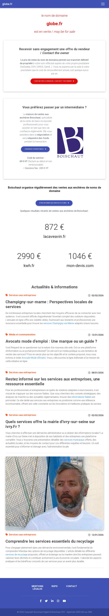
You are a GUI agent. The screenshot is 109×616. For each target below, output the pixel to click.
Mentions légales (37, 587)
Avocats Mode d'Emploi (34, 357)
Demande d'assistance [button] (34, 149)
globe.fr (54, 23)
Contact (71, 586)
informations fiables (81, 397)
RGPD (55, 586)
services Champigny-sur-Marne (58, 323)
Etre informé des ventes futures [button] (52, 203)
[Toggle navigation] (103, 4)
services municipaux (74, 439)
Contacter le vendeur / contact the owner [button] (53, 81)
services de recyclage (17, 554)
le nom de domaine (54, 15)
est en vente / (54, 31)
